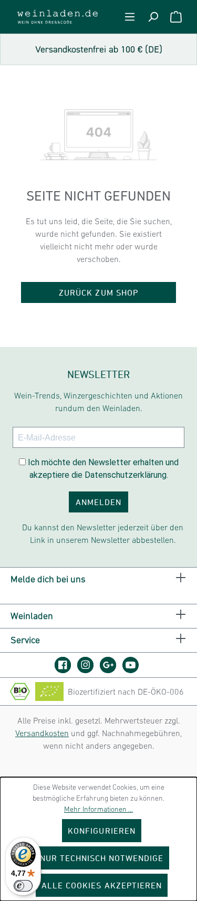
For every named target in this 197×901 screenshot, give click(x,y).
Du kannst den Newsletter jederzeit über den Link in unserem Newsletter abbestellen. (102, 533)
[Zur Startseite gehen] (58, 16)
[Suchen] (152, 16)
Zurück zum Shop (98, 292)
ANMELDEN (98, 502)
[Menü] (129, 16)
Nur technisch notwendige (102, 858)
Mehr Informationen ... (98, 809)
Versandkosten (42, 733)
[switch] (23, 886)
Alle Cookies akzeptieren (102, 885)
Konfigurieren (102, 830)
